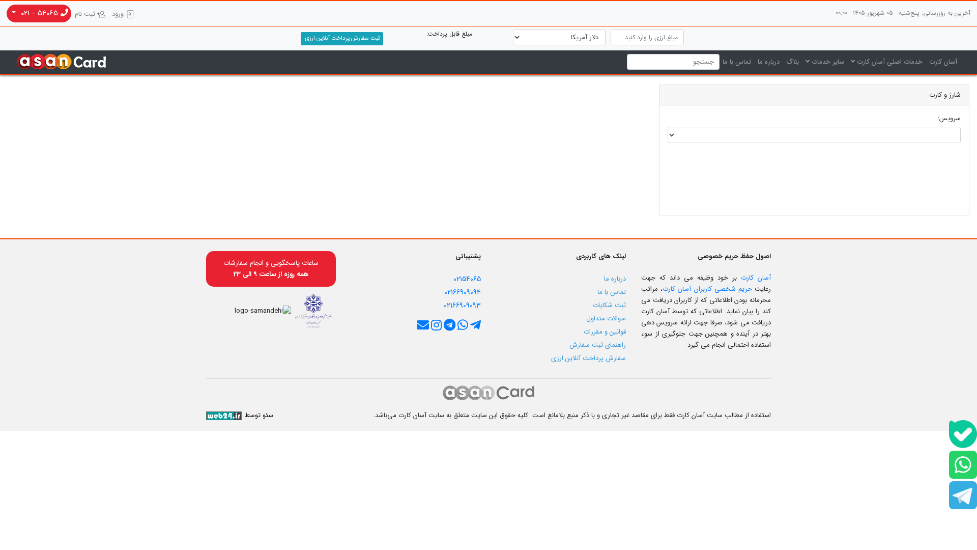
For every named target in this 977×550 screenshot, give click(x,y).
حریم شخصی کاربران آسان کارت (707, 289)
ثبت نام (86, 14)
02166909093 (462, 305)
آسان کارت (943, 62)
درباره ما (769, 62)
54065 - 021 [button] (39, 13)
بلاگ (792, 62)
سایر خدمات (827, 62)
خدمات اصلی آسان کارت (889, 62)
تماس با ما (737, 62)
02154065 (467, 279)
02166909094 (462, 292)
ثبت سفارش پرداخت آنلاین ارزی (342, 38)
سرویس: (949, 119)
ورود (119, 14)
